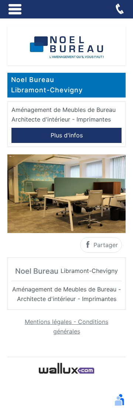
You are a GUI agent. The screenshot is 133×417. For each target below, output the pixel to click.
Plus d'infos (67, 135)
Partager (105, 245)
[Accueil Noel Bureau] (66, 45)
